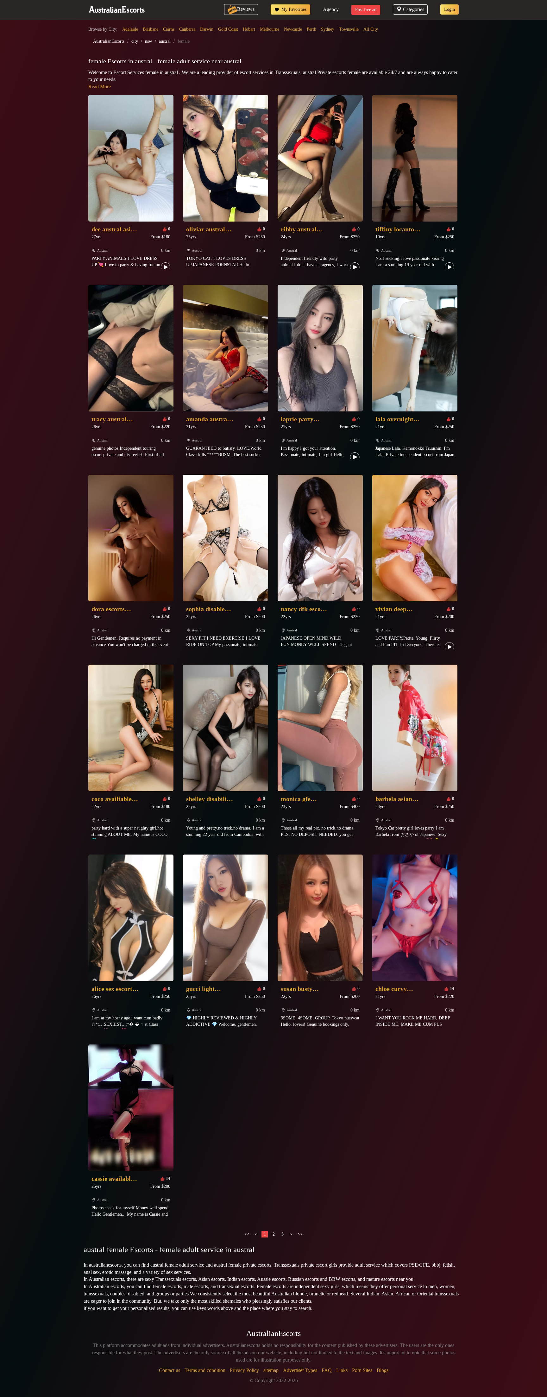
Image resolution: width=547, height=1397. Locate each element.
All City (370, 29)
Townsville (349, 29)
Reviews (246, 9)
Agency (331, 9)
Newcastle (293, 29)
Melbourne (269, 29)
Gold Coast (228, 29)
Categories (413, 9)
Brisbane (150, 29)
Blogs (382, 1370)
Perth (311, 29)
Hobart (249, 29)
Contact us (169, 1370)
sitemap (271, 1370)
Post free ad (365, 9)
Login (449, 9)
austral (165, 41)
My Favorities (293, 9)
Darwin (206, 29)
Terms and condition (205, 1370)
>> (300, 1234)
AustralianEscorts (108, 41)
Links (342, 1370)
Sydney (327, 29)
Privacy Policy (244, 1370)
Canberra (187, 29)
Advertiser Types (300, 1370)
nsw (148, 41)
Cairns (168, 29)
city (134, 41)
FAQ (327, 1370)
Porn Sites (362, 1370)
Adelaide (130, 29)
